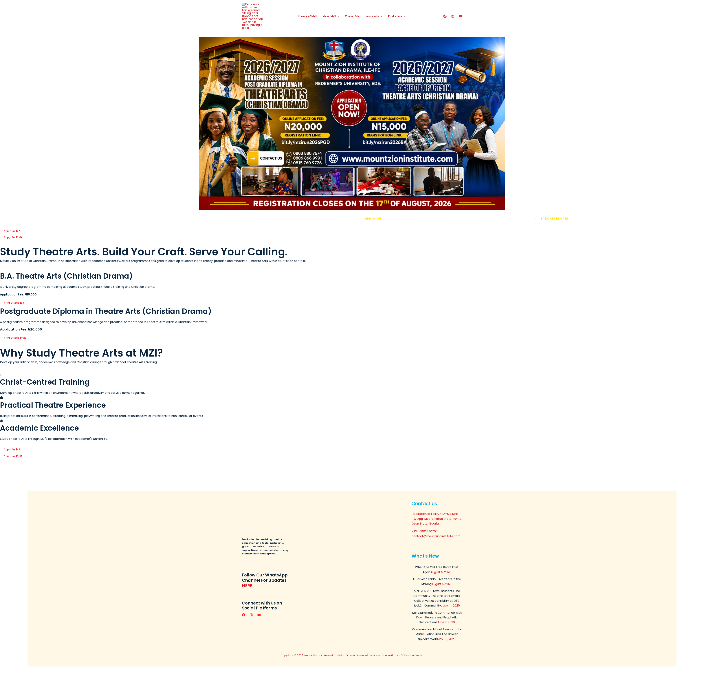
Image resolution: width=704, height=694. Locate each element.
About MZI (329, 16)
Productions (395, 16)
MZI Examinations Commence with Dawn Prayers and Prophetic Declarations (437, 617)
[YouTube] (460, 16)
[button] (337, 16)
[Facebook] (445, 16)
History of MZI (307, 16)
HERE (247, 586)
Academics (372, 16)
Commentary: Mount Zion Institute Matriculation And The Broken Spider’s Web (436, 634)
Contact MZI (353, 16)
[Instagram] (452, 16)
